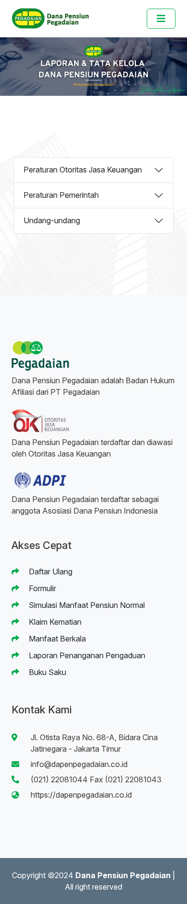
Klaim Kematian (54, 622)
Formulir (41, 588)
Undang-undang (51, 220)
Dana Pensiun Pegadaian (123, 875)
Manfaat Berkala (56, 638)
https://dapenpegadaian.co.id (81, 795)
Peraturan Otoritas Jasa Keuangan (82, 169)
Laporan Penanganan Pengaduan (86, 655)
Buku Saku (46, 672)
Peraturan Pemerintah (61, 195)
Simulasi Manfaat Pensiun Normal (86, 605)
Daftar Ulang (49, 571)
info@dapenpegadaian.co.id (79, 764)
